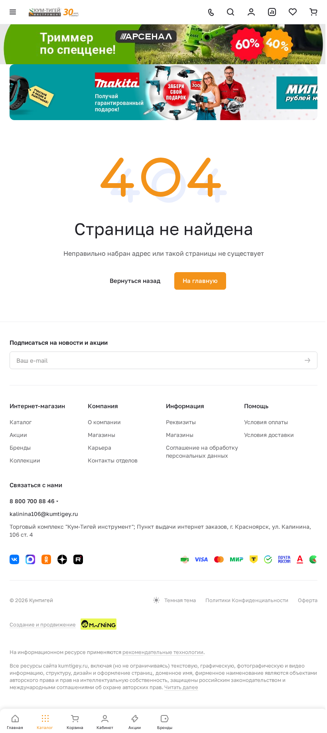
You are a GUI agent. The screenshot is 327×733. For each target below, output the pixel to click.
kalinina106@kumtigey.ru (44, 513)
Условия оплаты (266, 422)
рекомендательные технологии (162, 652)
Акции (18, 434)
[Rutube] (78, 559)
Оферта (307, 600)
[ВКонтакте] (14, 559)
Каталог (21, 422)
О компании (104, 422)
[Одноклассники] (46, 559)
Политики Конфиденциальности (246, 600)
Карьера (99, 447)
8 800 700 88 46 (32, 501)
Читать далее (181, 687)
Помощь (256, 405)
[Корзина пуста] (313, 12)
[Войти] (251, 12)
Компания (103, 405)
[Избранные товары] (293, 12)
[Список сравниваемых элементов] (272, 12)
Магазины (101, 434)
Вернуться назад (135, 280)
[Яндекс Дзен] (62, 559)
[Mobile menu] (13, 12)
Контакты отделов (113, 460)
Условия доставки (269, 434)
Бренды (20, 447)
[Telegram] (30, 559)
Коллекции (25, 460)
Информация (185, 405)
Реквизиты (181, 422)
